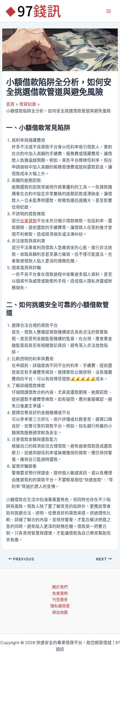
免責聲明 (60, 593)
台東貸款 (28, 220)
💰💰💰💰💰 (82, 378)
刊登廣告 (60, 599)
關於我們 (60, 587)
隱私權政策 (60, 606)
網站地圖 (60, 612)
